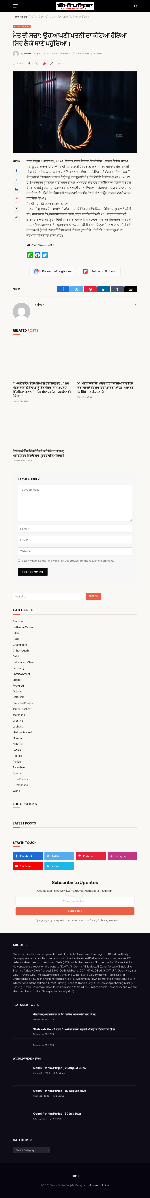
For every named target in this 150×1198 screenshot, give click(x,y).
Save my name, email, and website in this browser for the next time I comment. (68, 560)
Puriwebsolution (99, 1185)
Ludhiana (18, 726)
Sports (17, 773)
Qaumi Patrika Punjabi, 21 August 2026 (59, 1068)
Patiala (17, 749)
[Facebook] (16, 170)
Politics (17, 755)
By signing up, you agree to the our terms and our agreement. (76, 920)
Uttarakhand (20, 784)
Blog (24, 16)
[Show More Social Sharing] (59, 63)
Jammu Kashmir (22, 709)
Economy (19, 668)
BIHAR (16, 633)
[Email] (16, 208)
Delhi (16, 656)
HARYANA (19, 697)
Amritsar (18, 621)
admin (27, 53)
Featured (18, 685)
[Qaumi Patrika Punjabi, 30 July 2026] (21, 1119)
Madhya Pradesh (23, 732)
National (18, 744)
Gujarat (17, 691)
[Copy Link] (51, 63)
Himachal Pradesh (23, 703)
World (16, 790)
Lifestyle (18, 720)
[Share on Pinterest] (44, 63)
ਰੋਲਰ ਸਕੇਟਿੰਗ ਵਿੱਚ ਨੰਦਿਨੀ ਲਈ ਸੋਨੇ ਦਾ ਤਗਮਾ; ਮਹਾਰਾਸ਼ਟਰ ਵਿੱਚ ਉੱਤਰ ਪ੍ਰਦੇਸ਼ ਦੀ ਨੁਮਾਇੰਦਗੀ (38, 453)
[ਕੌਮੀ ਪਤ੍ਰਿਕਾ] (75, 6)
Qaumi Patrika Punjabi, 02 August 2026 (59, 1090)
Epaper (17, 679)
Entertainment (21, 673)
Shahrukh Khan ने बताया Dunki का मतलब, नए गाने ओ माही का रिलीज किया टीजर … (75, 1029)
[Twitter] (16, 180)
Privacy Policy (97, 920)
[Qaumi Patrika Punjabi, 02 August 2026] (21, 1096)
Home (16, 16)
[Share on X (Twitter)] (36, 63)
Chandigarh (20, 644)
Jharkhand (19, 714)
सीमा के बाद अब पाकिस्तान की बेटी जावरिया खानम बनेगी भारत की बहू (64, 1014)
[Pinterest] (16, 198)
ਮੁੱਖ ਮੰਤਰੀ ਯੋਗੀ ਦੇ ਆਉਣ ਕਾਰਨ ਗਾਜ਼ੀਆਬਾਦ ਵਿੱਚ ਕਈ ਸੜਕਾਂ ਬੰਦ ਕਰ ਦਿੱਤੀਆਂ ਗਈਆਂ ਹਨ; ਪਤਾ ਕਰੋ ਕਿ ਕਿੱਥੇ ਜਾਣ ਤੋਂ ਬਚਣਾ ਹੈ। (105, 387)
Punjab (17, 761)
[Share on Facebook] (29, 63)
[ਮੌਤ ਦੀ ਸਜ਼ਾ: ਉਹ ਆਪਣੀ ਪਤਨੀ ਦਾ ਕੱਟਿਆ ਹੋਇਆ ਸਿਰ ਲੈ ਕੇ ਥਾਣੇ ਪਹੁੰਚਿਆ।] (75, 112)
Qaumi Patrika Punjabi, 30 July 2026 (57, 1113)
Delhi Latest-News (24, 662)
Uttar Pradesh (21, 26)
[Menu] (15, 6)
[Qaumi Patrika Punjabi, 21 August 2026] (21, 1074)
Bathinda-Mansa (23, 627)
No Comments (63, 53)
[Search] (135, 6)
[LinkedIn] (16, 189)
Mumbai (17, 738)
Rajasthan (19, 767)
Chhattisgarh (21, 650)
